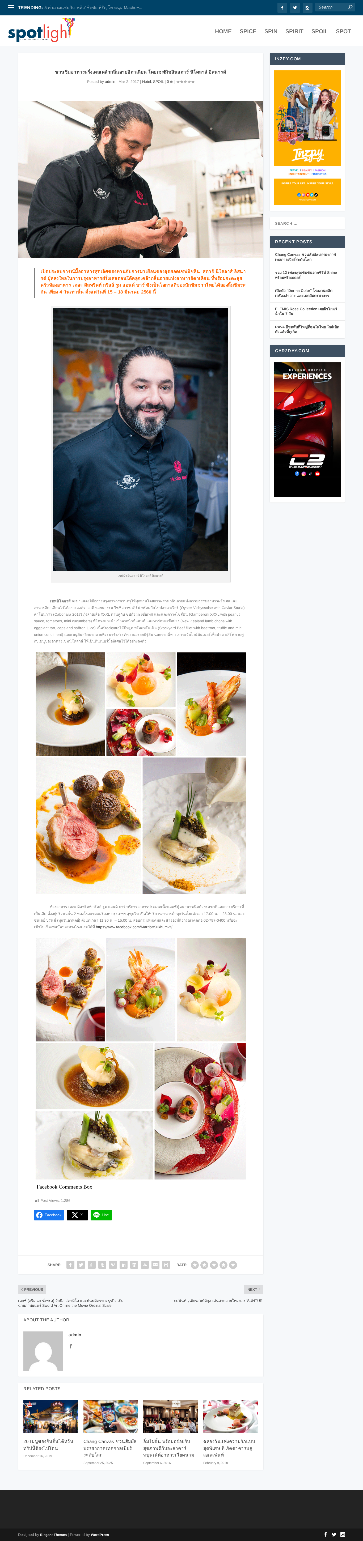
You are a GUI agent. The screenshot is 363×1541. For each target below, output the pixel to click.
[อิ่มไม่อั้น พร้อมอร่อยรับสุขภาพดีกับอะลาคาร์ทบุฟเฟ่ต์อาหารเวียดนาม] (170, 1416)
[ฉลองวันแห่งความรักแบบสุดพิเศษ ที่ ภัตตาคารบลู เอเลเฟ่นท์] (230, 1416)
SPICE (248, 31)
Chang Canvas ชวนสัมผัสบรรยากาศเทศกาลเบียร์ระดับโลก (110, 1448)
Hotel (146, 81)
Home (223, 31)
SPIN (270, 31)
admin (110, 81)
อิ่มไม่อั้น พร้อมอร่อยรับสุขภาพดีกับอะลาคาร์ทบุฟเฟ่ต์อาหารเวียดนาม (168, 1448)
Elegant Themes (53, 1535)
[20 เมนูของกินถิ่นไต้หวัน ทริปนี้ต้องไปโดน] (50, 1416)
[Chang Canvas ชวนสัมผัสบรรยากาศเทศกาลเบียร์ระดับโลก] (110, 1416)
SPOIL (319, 31)
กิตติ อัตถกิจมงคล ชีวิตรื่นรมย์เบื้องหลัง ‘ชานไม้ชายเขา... (96, 7)
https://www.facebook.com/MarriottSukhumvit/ (134, 927)
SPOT (343, 31)
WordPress (100, 1535)
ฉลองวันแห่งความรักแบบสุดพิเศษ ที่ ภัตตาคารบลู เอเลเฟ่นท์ (229, 1448)
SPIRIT (294, 31)
